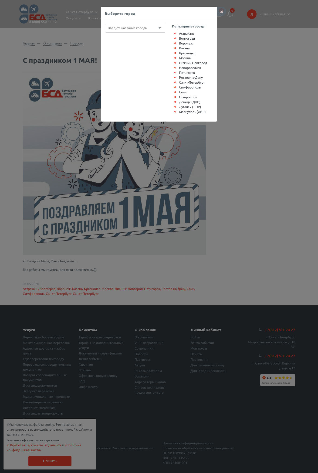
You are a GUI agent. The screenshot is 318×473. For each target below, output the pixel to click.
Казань (184, 48)
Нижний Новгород (193, 63)
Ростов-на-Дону (191, 77)
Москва (185, 58)
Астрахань (186, 33)
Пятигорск (187, 72)
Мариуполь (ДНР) (192, 111)
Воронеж (186, 43)
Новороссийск (190, 67)
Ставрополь (188, 97)
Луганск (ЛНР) (190, 107)
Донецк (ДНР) (189, 102)
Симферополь (190, 87)
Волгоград (187, 38)
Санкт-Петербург (192, 82)
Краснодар (187, 53)
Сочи (182, 92)
